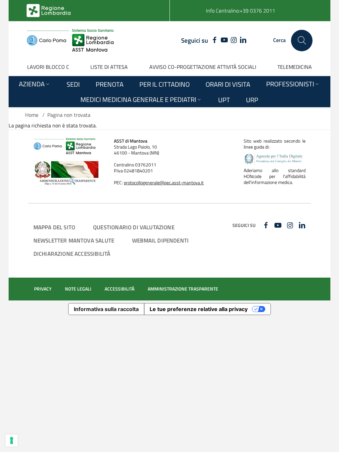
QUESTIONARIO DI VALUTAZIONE (133, 227)
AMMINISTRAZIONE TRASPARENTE (183, 289)
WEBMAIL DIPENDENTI (160, 240)
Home (31, 115)
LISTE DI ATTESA (109, 67)
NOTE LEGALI (78, 289)
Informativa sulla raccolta (106, 309)
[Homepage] (70, 40)
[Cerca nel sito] (302, 40)
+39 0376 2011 (257, 11)
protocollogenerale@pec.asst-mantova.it (164, 182)
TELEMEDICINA (294, 67)
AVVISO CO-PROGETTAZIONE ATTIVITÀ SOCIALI (202, 67)
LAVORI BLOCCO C (48, 67)
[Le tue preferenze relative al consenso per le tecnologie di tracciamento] (11, 440)
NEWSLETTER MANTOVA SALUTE (73, 240)
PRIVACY (43, 289)
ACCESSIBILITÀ (119, 289)
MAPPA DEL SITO (54, 227)
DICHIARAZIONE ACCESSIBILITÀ (72, 253)
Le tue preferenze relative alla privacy (199, 309)
